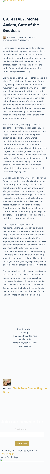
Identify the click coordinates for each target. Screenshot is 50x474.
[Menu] (46, 5)
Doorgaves (24, 40)
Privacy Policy (7, 454)
